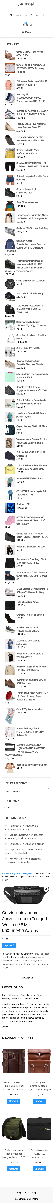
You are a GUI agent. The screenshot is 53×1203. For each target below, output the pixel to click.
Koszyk (26, 1192)
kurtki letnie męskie (30, 964)
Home (5, 873)
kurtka (32, 960)
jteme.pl (26, 3)
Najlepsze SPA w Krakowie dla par (26, 844)
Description (27, 977)
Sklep (34, 1192)
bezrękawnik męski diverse (30, 957)
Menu (28, 32)
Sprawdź (9, 945)
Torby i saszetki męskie (21, 873)
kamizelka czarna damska (16, 960)
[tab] (27, 978)
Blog (19, 1192)
